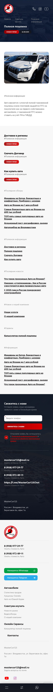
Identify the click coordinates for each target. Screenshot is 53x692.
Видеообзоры (10, 614)
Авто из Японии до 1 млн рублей (21, 205)
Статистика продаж (12, 592)
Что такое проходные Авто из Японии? (24, 278)
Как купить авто (13, 171)
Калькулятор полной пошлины (20, 335)
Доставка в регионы (16, 135)
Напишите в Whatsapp (17, 570)
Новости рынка (11, 611)
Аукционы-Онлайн (12, 596)
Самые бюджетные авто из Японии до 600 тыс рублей (24, 211)
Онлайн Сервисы (13, 624)
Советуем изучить (19, 20)
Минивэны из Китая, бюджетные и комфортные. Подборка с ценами (22, 200)
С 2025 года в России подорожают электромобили (22, 291)
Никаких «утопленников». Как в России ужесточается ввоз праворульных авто (25, 284)
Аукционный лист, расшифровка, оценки (26, 223)
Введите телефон (13, 418)
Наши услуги (11, 312)
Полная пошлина (13, 251)
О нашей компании (14, 316)
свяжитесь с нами (15, 426)
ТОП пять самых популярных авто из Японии (23, 218)
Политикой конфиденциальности (25, 436)
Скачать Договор (14, 153)
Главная (7, 19)
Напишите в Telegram (17, 577)
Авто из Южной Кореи (14, 599)
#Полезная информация (14, 96)
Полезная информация (36, 20)
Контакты (13, 635)
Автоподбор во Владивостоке (20, 227)
